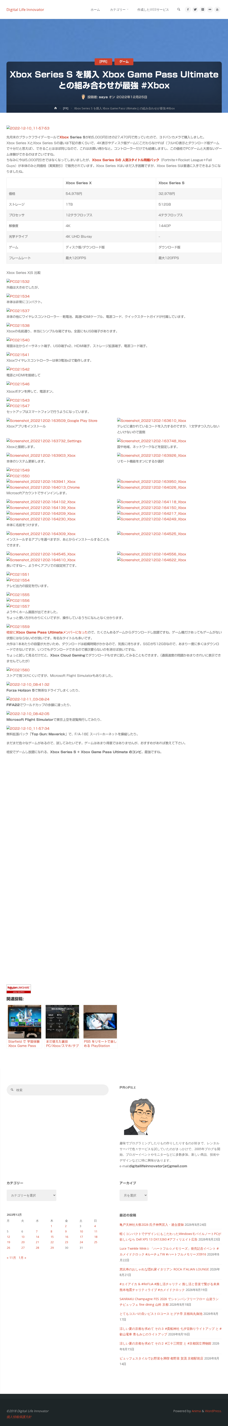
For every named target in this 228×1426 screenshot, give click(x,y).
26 (8, 1248)
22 (52, 1242)
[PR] (103, 61)
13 (22, 1237)
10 (81, 1231)
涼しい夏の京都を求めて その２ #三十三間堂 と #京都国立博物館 (165, 1343)
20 (22, 1242)
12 (8, 1237)
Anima (196, 1411)
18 (95, 1237)
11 (95, 1231)
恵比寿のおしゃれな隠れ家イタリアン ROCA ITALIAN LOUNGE (164, 1269)
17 (81, 1237)
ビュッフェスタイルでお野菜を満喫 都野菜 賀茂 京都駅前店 (161, 1358)
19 (8, 1242)
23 (66, 1242)
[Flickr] (210, 9)
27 (22, 1248)
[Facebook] (188, 9)
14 (37, 1237)
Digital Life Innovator (25, 9)
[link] (178, 9)
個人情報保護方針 (18, 1417)
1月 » (22, 1257)
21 (37, 1242)
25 (95, 1242)
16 (66, 1237)
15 (52, 1237)
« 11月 (11, 1257)
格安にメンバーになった (47, 632)
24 (81, 1242)
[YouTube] (217, 9)
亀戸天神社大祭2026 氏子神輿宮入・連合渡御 (152, 1224)
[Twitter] (195, 9)
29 (52, 1248)
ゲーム (124, 61)
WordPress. (213, 1411)
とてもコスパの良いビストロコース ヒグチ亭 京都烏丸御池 (161, 1313)
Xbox (64, 137)
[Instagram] (203, 9)
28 (37, 1248)
